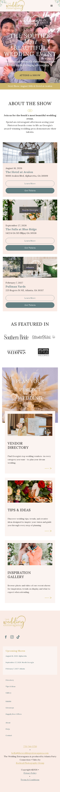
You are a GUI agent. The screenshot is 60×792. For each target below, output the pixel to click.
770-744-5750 (30, 746)
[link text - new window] (6, 637)
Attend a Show (30, 75)
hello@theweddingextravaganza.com (30, 753)
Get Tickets (30, 190)
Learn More (30, 183)
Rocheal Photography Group (30, 763)
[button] (51, 6)
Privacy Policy (30, 773)
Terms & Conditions (30, 779)
